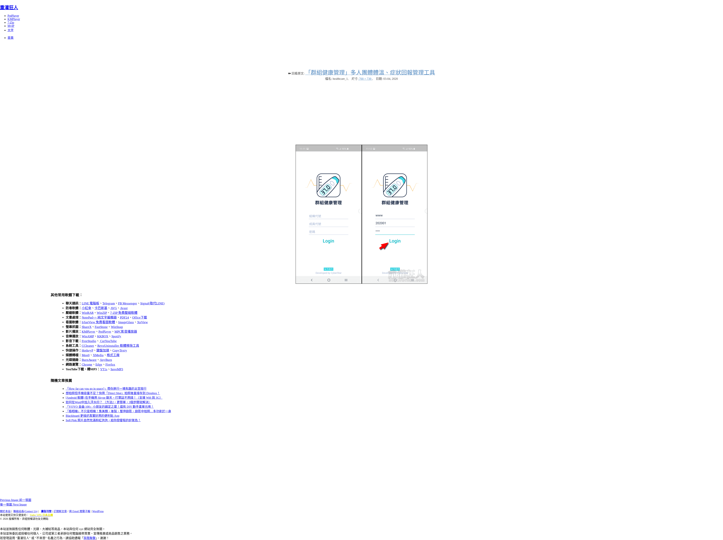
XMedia (98, 355)
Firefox (110, 364)
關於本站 (5, 511)
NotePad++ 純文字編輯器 (99, 317)
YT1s (103, 369)
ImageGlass (126, 322)
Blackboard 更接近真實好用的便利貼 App (92, 415)
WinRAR (88, 313)
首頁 (11, 37)
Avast (124, 308)
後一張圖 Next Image (13, 504)
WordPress (98, 511)
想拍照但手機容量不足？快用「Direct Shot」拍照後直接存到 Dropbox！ (113, 393)
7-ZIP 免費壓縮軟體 (123, 313)
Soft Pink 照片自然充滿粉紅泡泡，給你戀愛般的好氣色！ (103, 420)
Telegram (108, 303)
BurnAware (89, 360)
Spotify (116, 336)
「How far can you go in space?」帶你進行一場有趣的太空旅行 (106, 388)
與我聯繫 (90, 538)
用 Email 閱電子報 (79, 511)
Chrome (87, 364)
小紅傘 (86, 308)
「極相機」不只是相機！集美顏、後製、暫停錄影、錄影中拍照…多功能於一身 (118, 411)
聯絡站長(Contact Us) (25, 511)
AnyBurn (106, 360)
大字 (11, 30)
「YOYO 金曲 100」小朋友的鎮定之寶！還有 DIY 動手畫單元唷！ (110, 406)
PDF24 (124, 317)
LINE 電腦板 (90, 303)
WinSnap (117, 327)
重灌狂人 (9, 7)
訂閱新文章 (60, 511)
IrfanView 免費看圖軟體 (98, 322)
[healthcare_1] (361, 282)
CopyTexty (119, 350)
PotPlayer (13, 15)
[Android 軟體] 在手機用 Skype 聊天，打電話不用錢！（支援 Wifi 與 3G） (114, 397)
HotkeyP (87, 350)
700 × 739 (365, 78)
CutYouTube (108, 341)
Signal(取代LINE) (152, 303)
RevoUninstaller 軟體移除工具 (118, 346)
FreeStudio (89, 341)
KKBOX (102, 336)
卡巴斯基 (101, 308)
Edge (98, 364)
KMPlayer (14, 19)
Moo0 (86, 355)
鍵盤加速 (102, 350)
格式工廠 (113, 355)
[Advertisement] (361, 110)
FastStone (101, 327)
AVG (114, 308)
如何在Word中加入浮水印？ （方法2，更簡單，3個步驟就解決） (108, 402)
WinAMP (88, 336)
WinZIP (102, 313)
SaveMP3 (117, 369)
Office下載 (139, 317)
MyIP (11, 25)
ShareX (87, 327)
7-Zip (11, 22)
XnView (142, 322)
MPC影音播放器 (125, 331)
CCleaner (88, 346)
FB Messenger (127, 303)
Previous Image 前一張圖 (15, 500)
